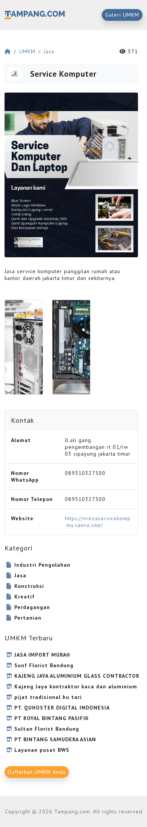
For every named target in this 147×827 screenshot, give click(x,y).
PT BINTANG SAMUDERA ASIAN (55, 739)
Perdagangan (32, 607)
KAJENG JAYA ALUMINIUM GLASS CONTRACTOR (76, 675)
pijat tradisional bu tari (48, 697)
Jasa (49, 51)
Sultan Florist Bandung (46, 728)
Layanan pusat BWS (41, 750)
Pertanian (27, 617)
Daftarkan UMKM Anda (37, 771)
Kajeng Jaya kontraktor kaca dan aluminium (75, 686)
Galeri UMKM (122, 14)
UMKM (27, 51)
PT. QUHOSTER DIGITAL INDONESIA (62, 707)
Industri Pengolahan (42, 564)
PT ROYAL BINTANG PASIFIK (51, 718)
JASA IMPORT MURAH (42, 654)
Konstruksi (29, 586)
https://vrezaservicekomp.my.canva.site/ (98, 522)
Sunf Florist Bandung (44, 665)
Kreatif (24, 596)
